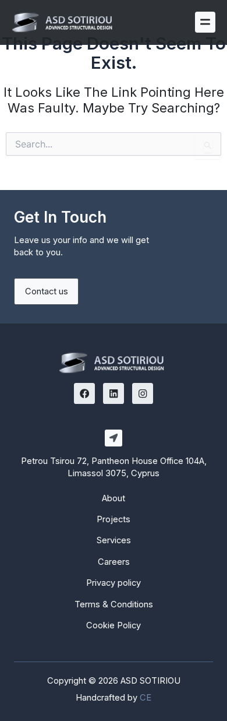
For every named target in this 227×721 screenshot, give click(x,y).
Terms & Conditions (114, 604)
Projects (113, 519)
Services (114, 540)
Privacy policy (113, 583)
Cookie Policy (113, 625)
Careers (114, 562)
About (113, 498)
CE (145, 697)
